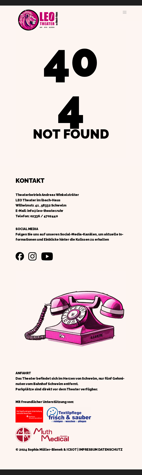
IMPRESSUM (88, 449)
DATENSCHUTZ (110, 449)
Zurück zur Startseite (38, 19)
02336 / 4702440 (44, 216)
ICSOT (72, 449)
